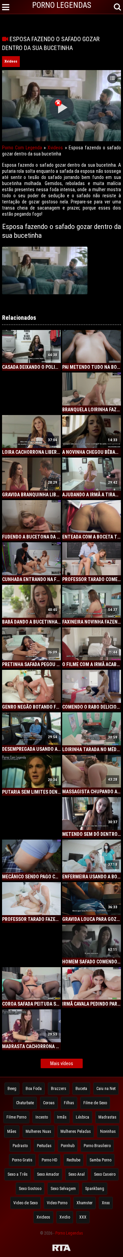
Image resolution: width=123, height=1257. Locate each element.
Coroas (49, 1103)
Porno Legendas (69, 1233)
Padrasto (20, 1145)
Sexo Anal (76, 1174)
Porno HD (49, 1160)
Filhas (69, 1103)
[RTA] (61, 1249)
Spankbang (94, 1188)
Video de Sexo (25, 1203)
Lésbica (82, 1117)
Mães (11, 1131)
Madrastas (107, 1117)
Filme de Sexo (95, 1103)
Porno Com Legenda (22, 147)
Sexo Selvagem (63, 1188)
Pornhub (67, 1145)
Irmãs (62, 1117)
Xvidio (64, 1217)
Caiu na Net (105, 1088)
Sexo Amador (48, 1174)
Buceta (81, 1088)
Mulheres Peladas (75, 1131)
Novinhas (108, 1131)
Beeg (12, 1088)
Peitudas (44, 1145)
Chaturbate (25, 1103)
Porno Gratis (22, 1160)
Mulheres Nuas (38, 1131)
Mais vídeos (61, 1063)
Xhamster (85, 1203)
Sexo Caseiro (104, 1174)
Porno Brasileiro (97, 1145)
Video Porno (57, 1203)
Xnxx (106, 1203)
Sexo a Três (18, 1174)
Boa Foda (34, 1088)
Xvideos (10, 61)
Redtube (73, 1160)
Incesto (42, 1117)
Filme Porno (16, 1117)
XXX (82, 1217)
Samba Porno (100, 1160)
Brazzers (58, 1088)
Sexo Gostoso (30, 1188)
